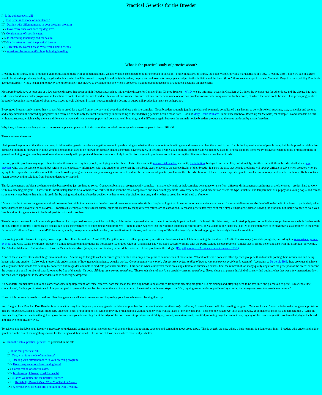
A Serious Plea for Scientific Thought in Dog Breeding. (45, 386)
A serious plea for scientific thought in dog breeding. (37, 51)
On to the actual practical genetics (26, 342)
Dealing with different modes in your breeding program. (39, 24)
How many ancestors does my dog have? (31, 29)
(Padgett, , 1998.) (207, 248)
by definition (197, 163)
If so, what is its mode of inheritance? (28, 20)
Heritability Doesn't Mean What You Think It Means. (40, 46)
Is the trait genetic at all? (19, 15)
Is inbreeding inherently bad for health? (30, 38)
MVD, (189, 91)
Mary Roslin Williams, (207, 114)
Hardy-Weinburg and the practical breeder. (32, 42)
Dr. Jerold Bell (278, 261)
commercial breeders (165, 163)
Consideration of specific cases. (24, 33)
